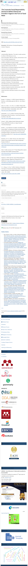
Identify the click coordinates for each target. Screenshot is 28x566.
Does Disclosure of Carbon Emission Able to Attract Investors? (13, 295)
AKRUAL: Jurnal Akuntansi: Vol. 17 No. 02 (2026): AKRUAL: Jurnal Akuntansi (15, 263)
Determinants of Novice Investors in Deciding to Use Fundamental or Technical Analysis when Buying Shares (15, 282)
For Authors (3, 354)
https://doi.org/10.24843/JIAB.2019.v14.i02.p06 (11, 118)
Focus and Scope (6, 319)
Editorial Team (6, 321)
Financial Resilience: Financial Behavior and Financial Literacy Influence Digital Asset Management (15, 261)
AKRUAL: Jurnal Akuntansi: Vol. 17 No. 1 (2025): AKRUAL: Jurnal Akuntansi (15, 247)
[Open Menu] (1, 1)
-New (8, 513)
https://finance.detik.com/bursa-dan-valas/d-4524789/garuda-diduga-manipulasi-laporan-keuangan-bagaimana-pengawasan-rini (13, 162)
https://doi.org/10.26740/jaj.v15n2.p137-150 (13, 42)
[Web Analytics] (13, 511)
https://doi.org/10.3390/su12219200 (8, 110)
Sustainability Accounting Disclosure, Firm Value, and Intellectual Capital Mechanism (13, 270)
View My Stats (4, 513)
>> (2, 308)
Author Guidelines (6, 339)
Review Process (6, 327)
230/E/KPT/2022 (7, 477)
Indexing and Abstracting (6, 347)
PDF (4, 178)
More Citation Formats (6, 198)
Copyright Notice (6, 337)
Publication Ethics (6, 332)
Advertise (3, 344)
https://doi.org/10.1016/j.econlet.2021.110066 (10, 173)
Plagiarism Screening (7, 334)
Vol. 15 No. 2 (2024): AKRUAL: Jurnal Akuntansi (10, 5)
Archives (7, 4)
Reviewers (3, 324)
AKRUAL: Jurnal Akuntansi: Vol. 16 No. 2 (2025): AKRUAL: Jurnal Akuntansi (15, 304)
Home (2, 4)
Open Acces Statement (7, 329)
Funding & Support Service (6, 342)
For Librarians (4, 356)
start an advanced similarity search (14, 310)
